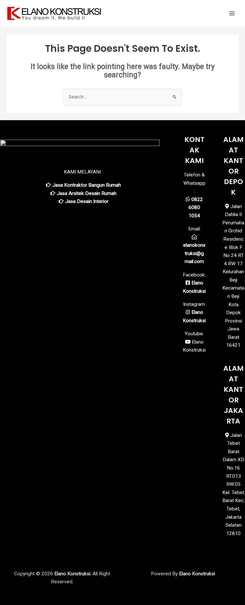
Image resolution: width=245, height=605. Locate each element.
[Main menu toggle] (232, 13)
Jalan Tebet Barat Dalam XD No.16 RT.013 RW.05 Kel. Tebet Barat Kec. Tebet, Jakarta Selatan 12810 (233, 484)
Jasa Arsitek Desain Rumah (86, 193)
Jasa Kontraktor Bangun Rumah (86, 185)
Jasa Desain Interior (86, 201)
